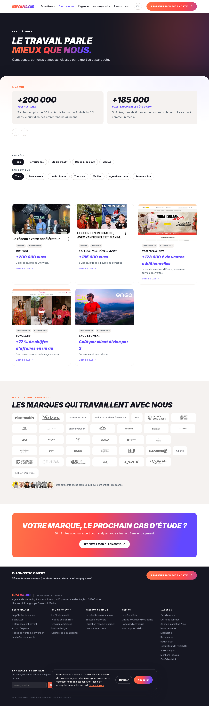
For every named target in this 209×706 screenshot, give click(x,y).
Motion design (59, 628)
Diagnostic (166, 632)
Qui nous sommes (170, 619)
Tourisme (79, 176)
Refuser (124, 679)
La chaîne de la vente (23, 637)
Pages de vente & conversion (28, 632)
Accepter (143, 679)
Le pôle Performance (23, 615)
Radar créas (167, 641)
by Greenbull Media (49, 596)
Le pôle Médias (130, 615)
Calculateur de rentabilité (174, 646)
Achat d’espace (20, 628)
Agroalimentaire (118, 176)
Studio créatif (59, 162)
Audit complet (168, 650)
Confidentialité (168, 659)
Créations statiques (61, 624)
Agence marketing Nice (173, 624)
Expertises (47, 6)
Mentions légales (170, 655)
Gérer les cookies (62, 697)
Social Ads (17, 619)
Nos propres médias (133, 628)
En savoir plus (96, 685)
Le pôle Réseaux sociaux (99, 615)
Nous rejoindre (101, 6)
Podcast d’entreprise (133, 624)
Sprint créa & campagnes (65, 632)
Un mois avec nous (96, 628)
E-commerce (36, 176)
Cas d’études (66, 6)
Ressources (121, 6)
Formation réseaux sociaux (100, 624)
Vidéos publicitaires (62, 619)
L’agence (83, 6)
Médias (107, 162)
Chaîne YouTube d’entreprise (137, 619)
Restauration (143, 176)
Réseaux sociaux (85, 162)
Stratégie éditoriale (96, 619)
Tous (18, 162)
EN (138, 6)
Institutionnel (58, 176)
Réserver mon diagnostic (170, 6)
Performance (36, 162)
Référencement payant (24, 624)
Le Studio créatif (60, 615)
